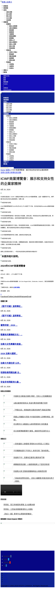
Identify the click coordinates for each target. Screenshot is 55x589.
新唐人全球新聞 (13, 26)
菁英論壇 (11, 54)
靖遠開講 (11, 58)
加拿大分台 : (6, 75)
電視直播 (5, 81)
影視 (4, 79)
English (5, 83)
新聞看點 (11, 38)
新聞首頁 (5, 6)
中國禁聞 (11, 34)
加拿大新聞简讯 (13, 28)
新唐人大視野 (12, 44)
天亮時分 (11, 68)
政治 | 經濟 (9, 14)
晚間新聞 (11, 32)
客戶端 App (6, 581)
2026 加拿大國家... (9, 353)
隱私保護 (5, 579)
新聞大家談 (12, 60)
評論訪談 (8, 50)
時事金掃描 (12, 48)
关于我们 (5, 577)
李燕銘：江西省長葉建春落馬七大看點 (18, 509)
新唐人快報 (12, 46)
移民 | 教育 (9, 16)
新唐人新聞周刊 (13, 42)
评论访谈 (3, 499)
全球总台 (5, 88)
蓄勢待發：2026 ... (9, 325)
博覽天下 (5, 70)
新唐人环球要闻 (6, 391)
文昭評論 (11, 64)
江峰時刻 (11, 66)
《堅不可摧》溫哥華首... (11, 316)
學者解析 (8, 62)
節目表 (4, 575)
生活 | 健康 (9, 18)
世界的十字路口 (13, 52)
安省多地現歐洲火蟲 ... (11, 382)
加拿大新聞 (9, 12)
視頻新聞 (5, 22)
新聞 (4, 77)
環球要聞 (5, 8)
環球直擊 (11, 30)
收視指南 (5, 573)
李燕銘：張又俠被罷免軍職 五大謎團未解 (19, 505)
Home (3, 170)
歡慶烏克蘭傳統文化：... (11, 335)
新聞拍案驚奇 (12, 36)
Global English (7, 90)
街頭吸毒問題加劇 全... (11, 372)
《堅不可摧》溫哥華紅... (11, 306)
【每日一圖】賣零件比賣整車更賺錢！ (18, 514)
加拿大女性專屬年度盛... (11, 344)
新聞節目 (8, 24)
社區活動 (8, 20)
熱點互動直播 (12, 56)
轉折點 (5, 72)
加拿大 (5, 10)
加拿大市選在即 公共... (11, 363)
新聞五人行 (12, 40)
